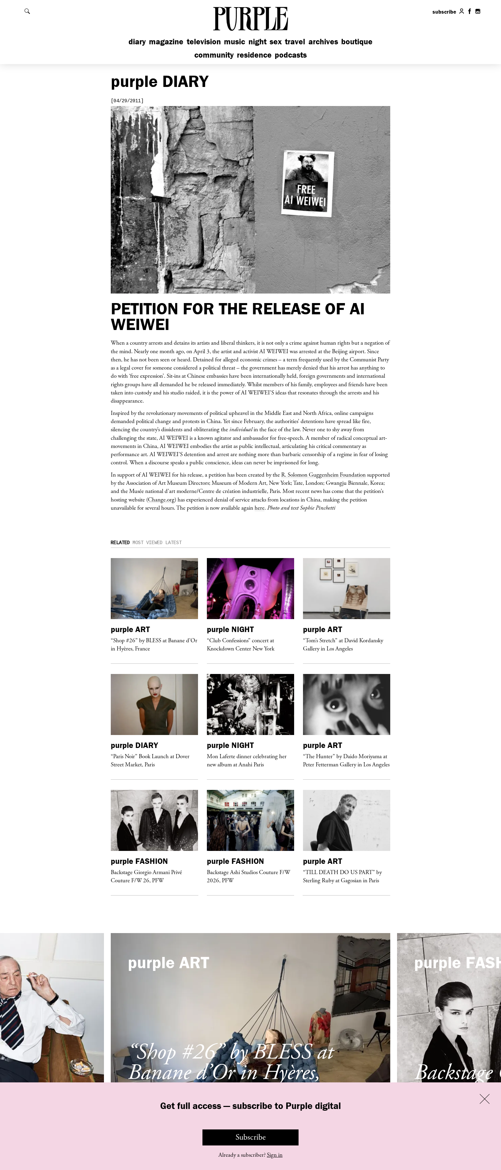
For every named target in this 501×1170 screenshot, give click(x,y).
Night (257, 41)
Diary (137, 41)
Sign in (275, 1155)
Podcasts (291, 55)
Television (204, 41)
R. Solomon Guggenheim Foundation (323, 474)
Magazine (166, 41)
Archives (323, 41)
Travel (295, 41)
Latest (173, 542)
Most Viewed (148, 542)
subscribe (444, 11)
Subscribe (251, 1137)
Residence (254, 55)
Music (234, 41)
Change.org (161, 499)
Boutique (357, 41)
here (259, 507)
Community (214, 55)
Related (120, 542)
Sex (276, 41)
